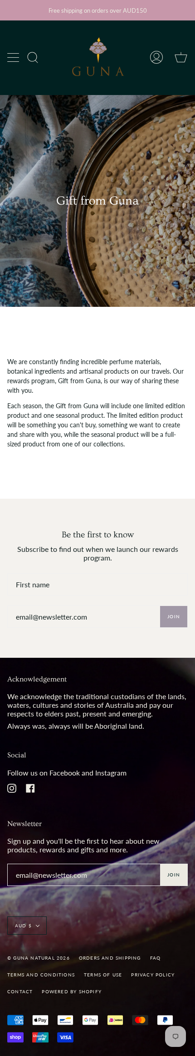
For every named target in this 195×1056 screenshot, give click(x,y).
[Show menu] (14, 57)
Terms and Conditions (41, 974)
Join (173, 616)
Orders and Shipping (110, 958)
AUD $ (23, 925)
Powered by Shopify (72, 991)
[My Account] (156, 57)
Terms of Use (103, 974)
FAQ (155, 958)
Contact (20, 991)
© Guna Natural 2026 (38, 958)
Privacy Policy (153, 974)
